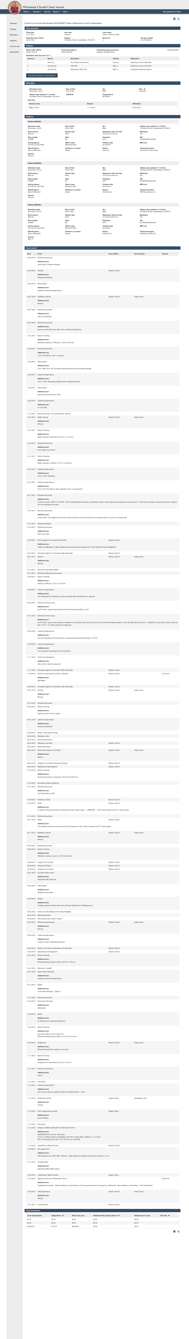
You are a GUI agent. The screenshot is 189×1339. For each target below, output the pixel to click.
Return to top (14, 18)
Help (65, 11)
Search (26, 11)
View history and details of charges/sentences (41, 75)
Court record (14, 46)
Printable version (173, 50)
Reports (56, 11)
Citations (13, 40)
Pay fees (47, 11)
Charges (13, 29)
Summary (13, 23)
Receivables (14, 52)
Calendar (36, 11)
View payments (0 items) (172, 11)
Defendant (14, 35)
